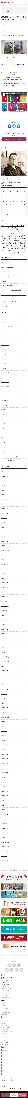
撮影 (2, 419)
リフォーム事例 (5, 240)
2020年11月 (4, 494)
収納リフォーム (4, 1044)
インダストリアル (16, 226)
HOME (3, 974)
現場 (2, 428)
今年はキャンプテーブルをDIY (8, 301)
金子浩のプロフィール (6, 178)
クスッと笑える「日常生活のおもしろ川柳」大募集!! (13, 290)
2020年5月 (4, 522)
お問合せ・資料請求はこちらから (14, 139)
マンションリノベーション (13, 236)
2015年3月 (4, 805)
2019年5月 (4, 578)
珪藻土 (9, 250)
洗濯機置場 (19, 248)
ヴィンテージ (14, 243)
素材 (2, 437)
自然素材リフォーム (5, 984)
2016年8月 (4, 731)
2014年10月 (4, 823)
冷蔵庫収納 (4, 281)
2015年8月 (4, 786)
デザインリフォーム (5, 1040)
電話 (5, 1095)
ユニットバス (16, 238)
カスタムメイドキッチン (7, 326)
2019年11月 (4, 550)
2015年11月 (4, 772)
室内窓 (3, 409)
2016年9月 (4, 726)
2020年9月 (4, 504)
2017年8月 (4, 675)
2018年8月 (4, 620)
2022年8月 (4, 471)
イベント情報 (5, 1056)
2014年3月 (4, 828)
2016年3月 (4, 754)
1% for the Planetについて (6, 993)
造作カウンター (7, 253)
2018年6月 (4, 629)
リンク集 (4, 1068)
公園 (19, 246)
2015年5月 (4, 795)
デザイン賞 (16, 231)
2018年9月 (4, 615)
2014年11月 (4, 819)
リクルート (22, 238)
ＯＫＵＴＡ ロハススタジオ (8, 460)
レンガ (5, 243)
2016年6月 (4, 740)
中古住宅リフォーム (5, 1027)
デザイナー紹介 (4, 995)
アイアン (5, 226)
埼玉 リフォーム (5, 391)
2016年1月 (4, 763)
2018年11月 (4, 606)
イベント (3, 317)
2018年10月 (4, 610)
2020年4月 (4, 527)
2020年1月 (4, 541)
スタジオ (3, 340)
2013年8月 (4, 851)
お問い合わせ (5, 1073)
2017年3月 (4, 698)
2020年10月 (4, 499)
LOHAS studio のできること (7, 988)
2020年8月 (4, 508)
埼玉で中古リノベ (5, 400)
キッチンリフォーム (5, 1033)
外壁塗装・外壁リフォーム (6, 1031)
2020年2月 (4, 536)
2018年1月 (4, 652)
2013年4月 (4, 856)
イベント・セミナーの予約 (6, 1078)
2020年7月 (4, 513)
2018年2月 (4, 647)
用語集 (3, 1065)
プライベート (4, 354)
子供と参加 (4, 405)
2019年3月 (4, 587)
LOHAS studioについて (7, 977)
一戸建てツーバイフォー (6, 1007)
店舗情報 (4, 1047)
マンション (3, 1005)
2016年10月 (4, 721)
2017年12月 (4, 657)
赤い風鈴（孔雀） (5, 276)
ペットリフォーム (5, 1038)
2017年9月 (4, 670)
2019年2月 (4, 592)
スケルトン (19, 230)
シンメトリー (4, 335)
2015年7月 (4, 791)
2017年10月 (4, 666)
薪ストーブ (22, 250)
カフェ (8, 228)
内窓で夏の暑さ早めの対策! (7, 285)
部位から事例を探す (5, 1014)
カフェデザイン (15, 228)
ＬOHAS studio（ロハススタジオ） (9, 456)
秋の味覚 (3, 432)
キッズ (3, 331)
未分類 (3, 423)
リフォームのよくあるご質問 (8, 1062)
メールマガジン (5, 1053)
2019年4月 (4, 582)
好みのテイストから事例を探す (7, 1012)
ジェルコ (13, 230)
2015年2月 (4, 809)
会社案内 (4, 1050)
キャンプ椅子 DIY (6, 306)
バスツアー (19, 234)
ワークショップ (5, 372)
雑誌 (12, 253)
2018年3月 (4, 643)
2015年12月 (4, 768)
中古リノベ (15, 246)
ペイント (3, 358)
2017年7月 (4, 680)
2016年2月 (4, 758)
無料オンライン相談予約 (6, 1077)
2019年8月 (4, 564)
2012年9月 (4, 860)
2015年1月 (4, 814)
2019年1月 (4, 596)
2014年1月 (4, 837)
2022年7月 (4, 476)
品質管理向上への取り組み (6, 997)
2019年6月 (4, 573)
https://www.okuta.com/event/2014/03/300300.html (13, 64)
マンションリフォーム (5, 1020)
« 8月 (7, 214)
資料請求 (14, 1095)
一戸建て (3, 1003)
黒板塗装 (16, 253)
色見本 (18, 250)
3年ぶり (3, 262)
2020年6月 (4, 518)
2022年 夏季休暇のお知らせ (8, 267)
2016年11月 (4, 717)
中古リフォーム (4, 1023)
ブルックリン (3, 236)
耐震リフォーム (4, 1029)
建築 (2, 414)
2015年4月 (4, 800)
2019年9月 (4, 559)
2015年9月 (4, 782)
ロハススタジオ (5, 368)
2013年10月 (4, 846)
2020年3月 (4, 532)
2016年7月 (4, 735)
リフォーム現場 (14, 240)
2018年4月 (4, 638)
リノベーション (4, 1021)
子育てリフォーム (5, 1042)
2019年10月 (4, 555)
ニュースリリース (5, 1059)
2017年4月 (4, 694)
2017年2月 (4, 703)
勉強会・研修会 (5, 386)
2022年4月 (4, 485)
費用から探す (4, 1010)
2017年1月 (4, 707)
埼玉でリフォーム (5, 395)
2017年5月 (4, 689)
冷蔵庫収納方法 (5, 382)
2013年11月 (4, 842)
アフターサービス (5, 992)
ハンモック (13, 234)
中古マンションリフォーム (6, 1025)
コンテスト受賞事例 (5, 1008)
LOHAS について (4, 986)
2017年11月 (4, 661)
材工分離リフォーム (5, 982)
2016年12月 (4, 712)
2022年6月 (4, 481)
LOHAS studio (7, 2)
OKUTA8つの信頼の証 (5, 980)
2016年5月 (4, 744)
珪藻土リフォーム (5, 1036)
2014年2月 (4, 832)
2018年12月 (4, 601)
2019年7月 (4, 569)
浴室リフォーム (4, 1035)
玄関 (5, 250)
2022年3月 (4, 490)
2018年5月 (4, 633)
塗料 (22, 246)
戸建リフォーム (11, 248)
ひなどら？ (4, 271)
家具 (6, 248)
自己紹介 (3, 442)
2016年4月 (4, 749)
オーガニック (4, 321)
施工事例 (4, 1000)
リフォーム (4, 363)
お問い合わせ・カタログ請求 (7, 1080)
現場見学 (14, 250)
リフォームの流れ (5, 990)
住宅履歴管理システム (6, 1070)
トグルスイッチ (5, 345)
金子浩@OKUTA (25, 870)
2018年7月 (4, 624)
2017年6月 (4, 684)
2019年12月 (4, 545)
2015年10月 (4, 777)
